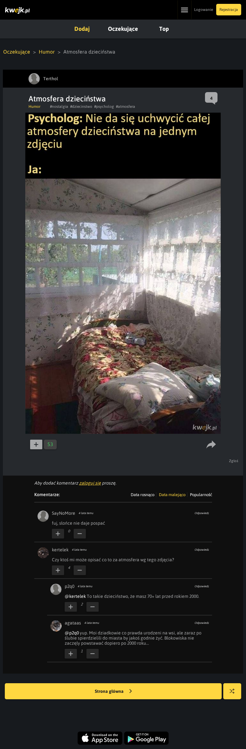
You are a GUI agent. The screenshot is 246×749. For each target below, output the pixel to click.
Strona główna (110, 691)
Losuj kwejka (232, 691)
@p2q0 (72, 632)
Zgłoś (234, 461)
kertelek (60, 549)
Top (164, 28)
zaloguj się (90, 483)
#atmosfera (125, 106)
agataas (73, 622)
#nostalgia (59, 106)
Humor (47, 52)
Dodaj (82, 28)
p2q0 (69, 586)
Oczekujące (123, 28)
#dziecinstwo (81, 106)
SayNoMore (63, 513)
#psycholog (104, 106)
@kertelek (75, 596)
